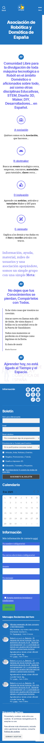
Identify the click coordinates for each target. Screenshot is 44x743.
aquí (35, 538)
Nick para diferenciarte (11, 417)
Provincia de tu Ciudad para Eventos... (17, 443)
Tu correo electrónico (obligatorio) (18, 555)
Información (8, 389)
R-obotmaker (21, 160)
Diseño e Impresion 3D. (14, 461)
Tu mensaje (7, 578)
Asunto (5, 566)
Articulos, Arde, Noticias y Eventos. (19, 452)
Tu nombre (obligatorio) (13, 544)
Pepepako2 (17, 634)
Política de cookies (12, 731)
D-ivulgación (21, 194)
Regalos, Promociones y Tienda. (18, 457)
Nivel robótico (7, 434)
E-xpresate (21, 229)
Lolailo (15, 657)
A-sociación (21, 129)
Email (4, 426)
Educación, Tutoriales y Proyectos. (19, 466)
